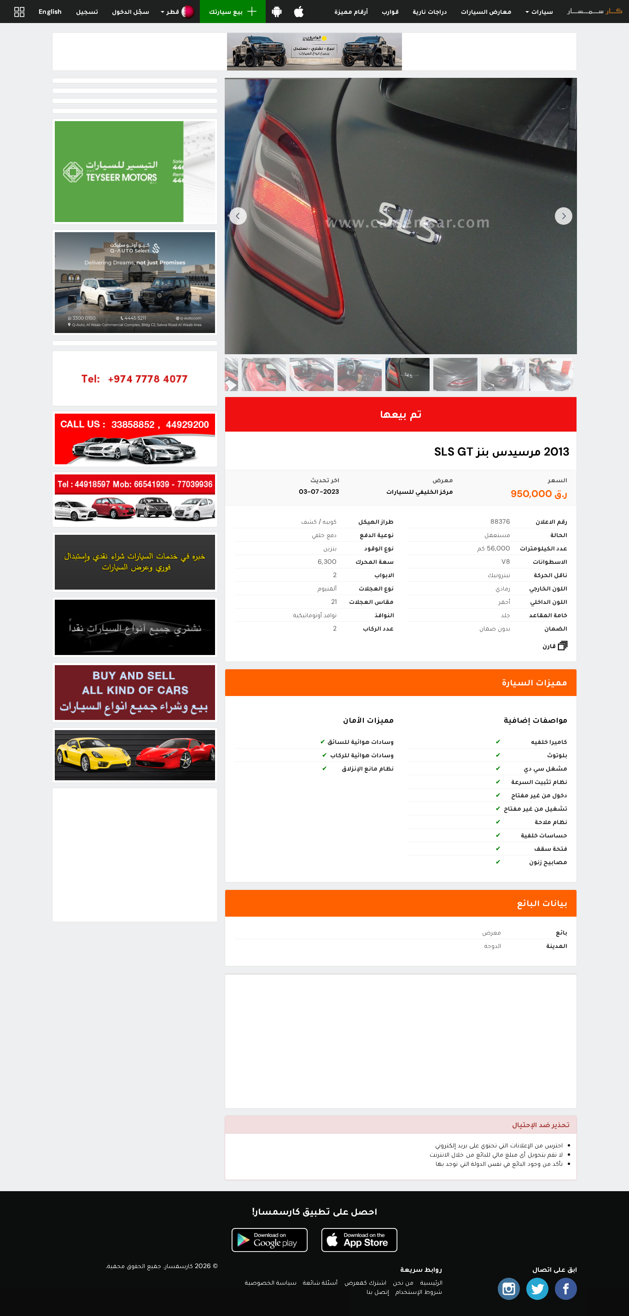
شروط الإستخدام (419, 1291)
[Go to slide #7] (264, 374)
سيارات (541, 11)
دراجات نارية (430, 11)
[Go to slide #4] (407, 374)
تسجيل (87, 11)
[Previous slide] (563, 216)
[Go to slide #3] (455, 374)
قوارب (390, 11)
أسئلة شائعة (320, 1282)
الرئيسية (431, 1282)
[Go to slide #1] (551, 374)
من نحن (403, 1282)
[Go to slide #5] (360, 374)
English (50, 11)
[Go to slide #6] (312, 374)
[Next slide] (238, 216)
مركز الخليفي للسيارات (419, 491)
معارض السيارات (486, 11)
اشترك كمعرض (365, 1282)
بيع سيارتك (225, 11)
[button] (178, 11)
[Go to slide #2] (503, 374)
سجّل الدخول (130, 11)
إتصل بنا (378, 1291)
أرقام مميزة (351, 11)
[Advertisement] (400, 1041)
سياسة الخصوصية (271, 1282)
